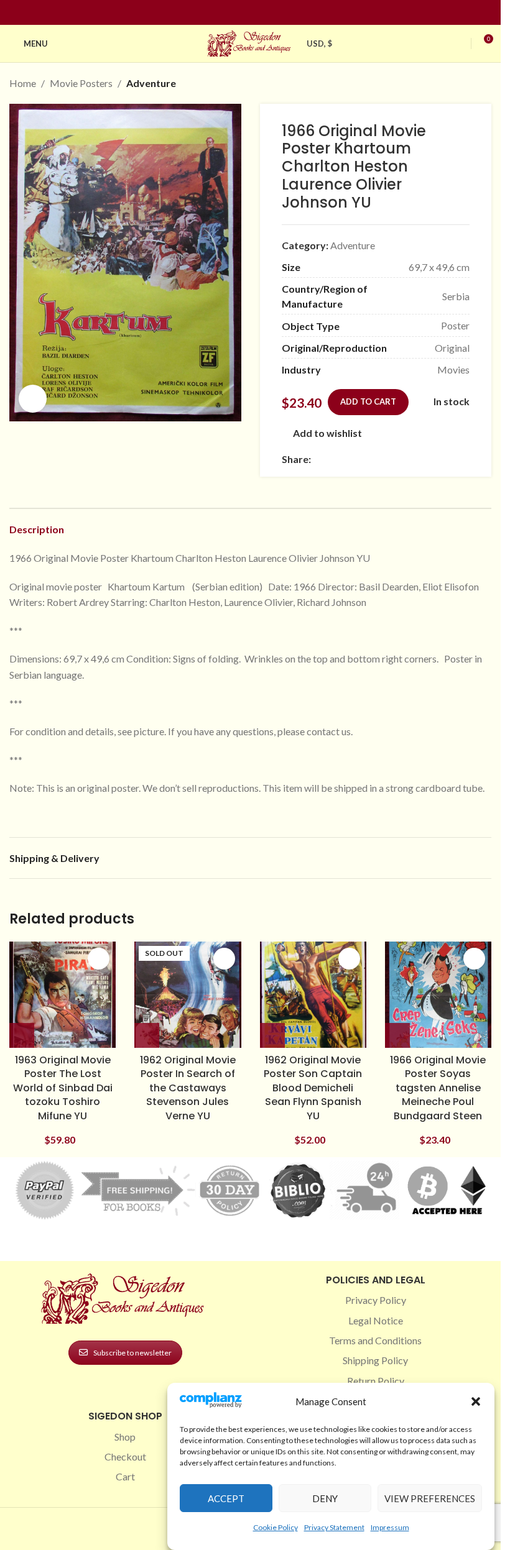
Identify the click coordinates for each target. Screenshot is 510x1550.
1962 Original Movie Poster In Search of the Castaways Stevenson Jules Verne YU (188, 1088)
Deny (325, 1498)
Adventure (151, 83)
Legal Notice (375, 1320)
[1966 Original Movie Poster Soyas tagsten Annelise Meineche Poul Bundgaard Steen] (438, 995)
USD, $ (320, 43)
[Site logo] (250, 42)
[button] (476, 1401)
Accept (226, 1498)
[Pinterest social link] (258, 12)
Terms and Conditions (375, 1340)
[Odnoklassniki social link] (393, 459)
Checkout (125, 1456)
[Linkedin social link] (273, 12)
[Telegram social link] (437, 459)
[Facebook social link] (228, 12)
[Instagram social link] (243, 12)
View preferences (429, 1498)
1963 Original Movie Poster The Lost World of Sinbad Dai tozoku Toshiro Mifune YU (63, 1088)
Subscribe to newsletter (132, 1352)
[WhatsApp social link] (408, 459)
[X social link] (333, 459)
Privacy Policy (375, 1300)
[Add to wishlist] (98, 959)
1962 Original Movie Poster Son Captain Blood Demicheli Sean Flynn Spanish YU (313, 1088)
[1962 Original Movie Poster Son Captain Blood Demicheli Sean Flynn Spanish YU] (313, 995)
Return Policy (375, 1381)
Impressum (390, 1527)
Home (22, 83)
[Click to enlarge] (33, 399)
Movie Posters (81, 83)
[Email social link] (348, 459)
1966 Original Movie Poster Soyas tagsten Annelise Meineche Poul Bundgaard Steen (438, 1088)
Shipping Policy (375, 1360)
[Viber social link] (452, 459)
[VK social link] (422, 459)
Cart (125, 1476)
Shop (125, 1436)
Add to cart (368, 401)
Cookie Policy (275, 1527)
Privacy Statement (334, 1527)
